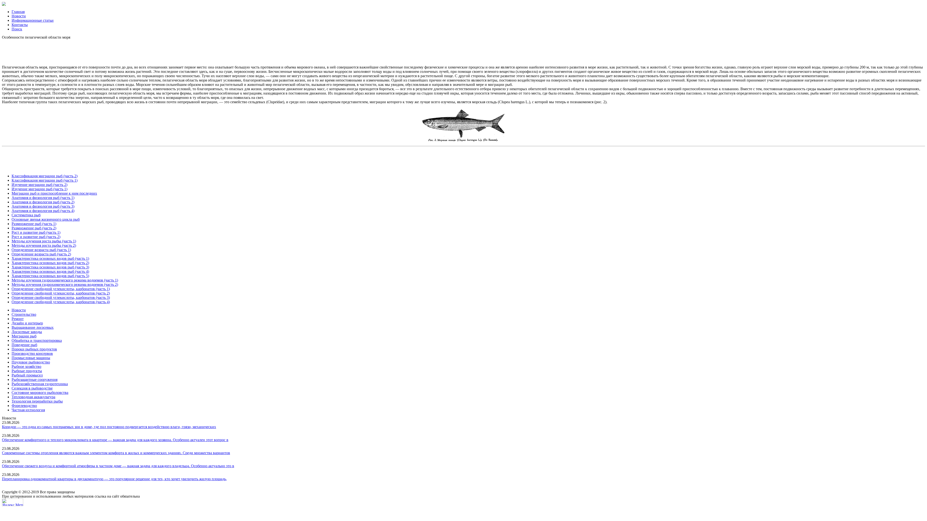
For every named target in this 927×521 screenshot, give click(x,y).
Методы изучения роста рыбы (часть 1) (44, 241)
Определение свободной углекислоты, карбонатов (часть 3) (61, 297)
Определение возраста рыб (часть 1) (41, 250)
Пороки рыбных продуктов (34, 349)
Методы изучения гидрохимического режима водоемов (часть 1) (65, 280)
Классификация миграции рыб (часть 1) (44, 180)
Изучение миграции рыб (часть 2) (39, 185)
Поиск (17, 29)
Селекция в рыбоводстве (32, 388)
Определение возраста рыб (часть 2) (41, 254)
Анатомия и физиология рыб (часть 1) (43, 198)
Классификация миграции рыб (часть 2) (44, 176)
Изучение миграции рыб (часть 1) (39, 189)
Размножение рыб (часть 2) (34, 228)
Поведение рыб (24, 345)
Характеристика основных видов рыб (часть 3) (50, 267)
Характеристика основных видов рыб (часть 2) (50, 263)
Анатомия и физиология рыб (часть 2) (43, 202)
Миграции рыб (24, 336)
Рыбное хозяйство (26, 366)
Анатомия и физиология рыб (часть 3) (43, 206)
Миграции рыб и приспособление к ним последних (54, 193)
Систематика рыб (26, 215)
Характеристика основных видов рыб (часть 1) (50, 258)
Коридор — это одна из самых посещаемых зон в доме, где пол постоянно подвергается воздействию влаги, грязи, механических (109, 427)
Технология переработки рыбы (37, 401)
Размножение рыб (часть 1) (34, 224)
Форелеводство (24, 406)
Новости (19, 16)
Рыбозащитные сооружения (34, 379)
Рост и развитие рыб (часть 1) (36, 232)
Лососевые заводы (27, 332)
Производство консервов (32, 353)
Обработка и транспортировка (37, 340)
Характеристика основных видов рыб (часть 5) (50, 276)
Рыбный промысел (27, 375)
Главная (18, 12)
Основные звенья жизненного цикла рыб (46, 219)
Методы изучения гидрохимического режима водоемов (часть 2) (65, 284)
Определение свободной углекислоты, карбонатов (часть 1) (61, 289)
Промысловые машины (31, 358)
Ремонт (18, 319)
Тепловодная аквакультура (33, 397)
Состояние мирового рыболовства (40, 393)
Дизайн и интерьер (27, 323)
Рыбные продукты (27, 371)
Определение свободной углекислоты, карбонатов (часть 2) (61, 293)
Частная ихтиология (28, 410)
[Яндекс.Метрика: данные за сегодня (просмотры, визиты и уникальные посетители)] (12, 502)
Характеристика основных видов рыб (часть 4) (50, 271)
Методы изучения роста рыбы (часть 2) (44, 245)
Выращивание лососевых (33, 327)
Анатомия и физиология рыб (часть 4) (43, 211)
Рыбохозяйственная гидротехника (40, 384)
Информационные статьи (33, 20)
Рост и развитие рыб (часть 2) (36, 237)
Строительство (24, 314)
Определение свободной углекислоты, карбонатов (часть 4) (61, 302)
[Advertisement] (463, 50)
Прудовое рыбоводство (31, 362)
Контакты (20, 25)
